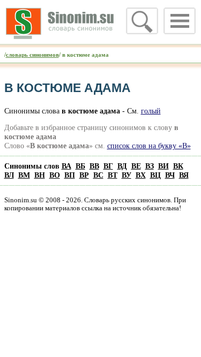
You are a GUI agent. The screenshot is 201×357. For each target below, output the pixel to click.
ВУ (126, 175)
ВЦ (155, 175)
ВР (84, 175)
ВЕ (136, 166)
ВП (69, 175)
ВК (178, 166)
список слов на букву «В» (149, 145)
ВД (122, 166)
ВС (98, 175)
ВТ (112, 175)
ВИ (163, 166)
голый (151, 111)
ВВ (94, 166)
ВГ (108, 166)
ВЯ (184, 175)
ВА (66, 166)
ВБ (80, 166)
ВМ (24, 175)
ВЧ (170, 175)
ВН (39, 175)
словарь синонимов (32, 54)
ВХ (141, 175)
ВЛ (9, 175)
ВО (54, 175)
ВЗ (149, 166)
